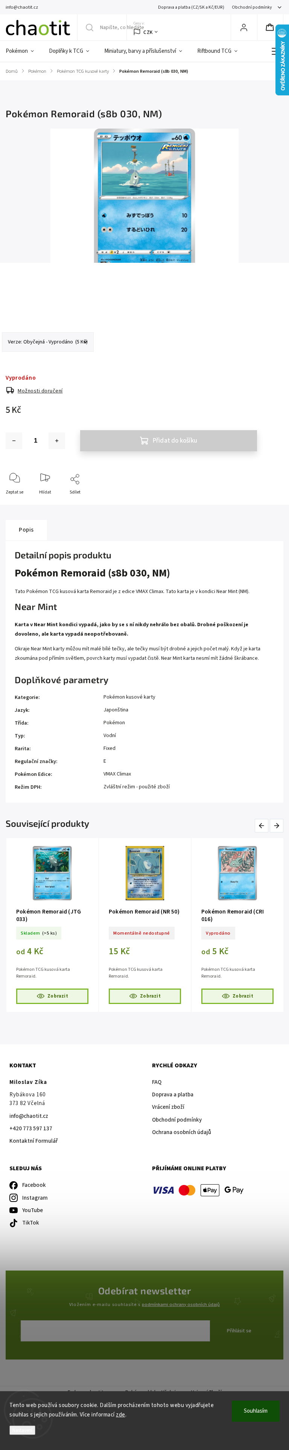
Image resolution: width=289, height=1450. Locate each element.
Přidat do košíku (175, 440)
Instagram (35, 1198)
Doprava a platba (172, 1095)
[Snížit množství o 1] (14, 440)
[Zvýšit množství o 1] (57, 440)
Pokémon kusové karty (129, 697)
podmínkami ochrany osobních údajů (181, 1304)
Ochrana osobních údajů (181, 1132)
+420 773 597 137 (30, 1129)
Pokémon (114, 723)
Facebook (34, 1185)
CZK (148, 32)
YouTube (32, 1210)
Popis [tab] (26, 530)
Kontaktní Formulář (33, 1141)
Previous (262, 825)
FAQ (156, 1082)
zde (120, 1415)
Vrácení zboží (168, 1107)
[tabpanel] (52, 925)
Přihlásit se (239, 1331)
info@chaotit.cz (28, 1116)
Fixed (109, 748)
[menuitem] (23, 51)
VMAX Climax (117, 774)
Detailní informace (24, 301)
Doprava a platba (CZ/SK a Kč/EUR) (191, 7)
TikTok (30, 1223)
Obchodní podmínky (252, 7)
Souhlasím (256, 1411)
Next (276, 825)
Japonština (115, 710)
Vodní (109, 735)
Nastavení (22, 1430)
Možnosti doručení (40, 391)
